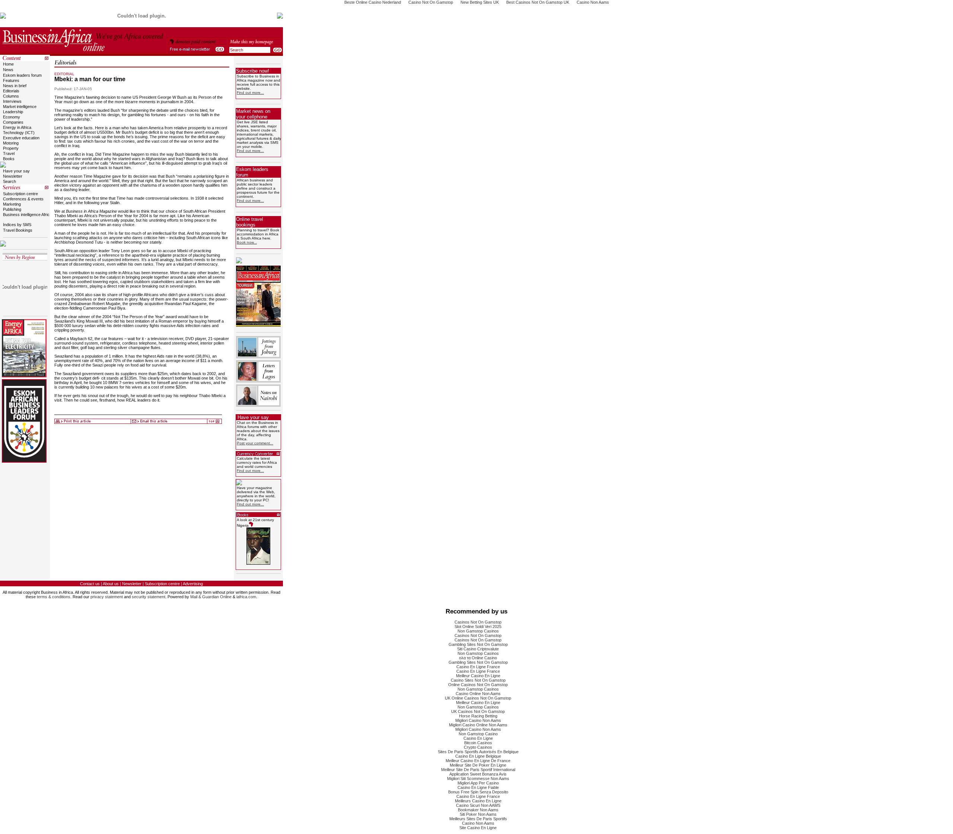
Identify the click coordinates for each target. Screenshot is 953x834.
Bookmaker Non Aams (478, 810)
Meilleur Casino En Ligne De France (478, 760)
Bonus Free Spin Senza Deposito (478, 792)
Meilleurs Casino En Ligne (478, 801)
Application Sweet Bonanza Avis (478, 774)
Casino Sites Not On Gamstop (478, 680)
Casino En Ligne (478, 738)
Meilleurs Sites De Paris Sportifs (478, 818)
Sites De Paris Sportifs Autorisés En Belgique (478, 751)
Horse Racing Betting (478, 716)
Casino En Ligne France (478, 667)
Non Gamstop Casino (478, 734)
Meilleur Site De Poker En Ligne (478, 765)
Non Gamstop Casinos (478, 631)
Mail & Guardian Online (211, 596)
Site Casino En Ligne (478, 827)
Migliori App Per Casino (478, 783)
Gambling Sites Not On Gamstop (478, 644)
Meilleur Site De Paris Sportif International (478, 769)
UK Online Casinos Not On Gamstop (478, 698)
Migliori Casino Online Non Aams (478, 725)
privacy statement (106, 596)
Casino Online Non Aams (478, 693)
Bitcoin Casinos (478, 743)
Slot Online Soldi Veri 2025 (478, 626)
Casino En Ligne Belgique (478, 756)
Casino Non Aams (478, 823)
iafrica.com (246, 596)
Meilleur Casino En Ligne (478, 675)
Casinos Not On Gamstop (478, 622)
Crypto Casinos (478, 747)
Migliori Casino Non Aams (478, 720)
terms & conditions (53, 596)
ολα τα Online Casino (478, 658)
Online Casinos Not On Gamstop (478, 684)
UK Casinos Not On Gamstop (478, 711)
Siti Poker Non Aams (478, 814)
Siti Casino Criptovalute (478, 649)
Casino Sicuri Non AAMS (478, 805)
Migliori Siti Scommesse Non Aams (478, 778)
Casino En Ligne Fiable (478, 787)
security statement (148, 596)
